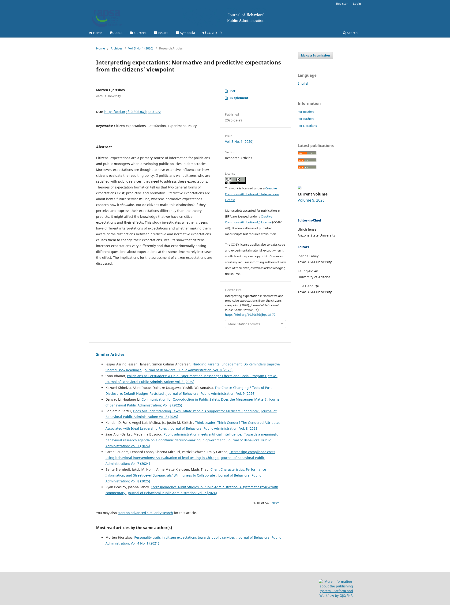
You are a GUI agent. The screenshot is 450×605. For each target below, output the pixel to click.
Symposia (187, 32)
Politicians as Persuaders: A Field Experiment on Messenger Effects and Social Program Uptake (202, 376)
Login (357, 3)
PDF (233, 91)
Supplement (239, 98)
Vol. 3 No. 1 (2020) (140, 48)
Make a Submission (315, 55)
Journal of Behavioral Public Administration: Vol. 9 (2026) (211, 393)
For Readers (306, 111)
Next (275, 503)
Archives (116, 48)
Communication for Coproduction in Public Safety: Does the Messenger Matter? (204, 399)
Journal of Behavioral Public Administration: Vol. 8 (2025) (188, 370)
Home (97, 32)
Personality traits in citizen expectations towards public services (185, 537)
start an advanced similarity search (145, 513)
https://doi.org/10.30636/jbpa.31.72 (132, 111)
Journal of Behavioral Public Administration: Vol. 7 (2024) (172, 493)
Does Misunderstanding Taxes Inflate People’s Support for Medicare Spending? (196, 411)
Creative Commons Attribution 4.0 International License (252, 194)
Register (342, 3)
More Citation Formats (244, 324)
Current (139, 32)
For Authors (306, 118)
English (303, 83)
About (117, 32)
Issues (162, 32)
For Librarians (307, 126)
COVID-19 (214, 32)
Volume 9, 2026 (311, 200)
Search (352, 32)
